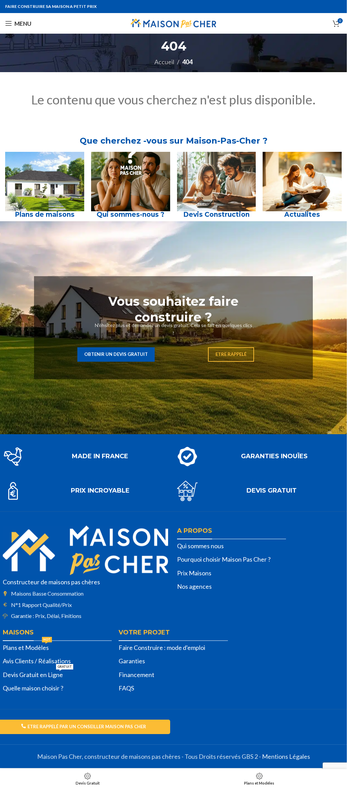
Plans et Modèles (27, 646)
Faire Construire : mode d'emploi (162, 647)
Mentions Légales (286, 756)
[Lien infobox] (86, 456)
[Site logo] (173, 22)
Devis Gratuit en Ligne (37, 673)
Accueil (164, 62)
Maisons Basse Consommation (47, 593)
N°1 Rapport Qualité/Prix (41, 604)
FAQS (126, 688)
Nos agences (194, 586)
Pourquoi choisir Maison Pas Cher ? (224, 559)
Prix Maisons (194, 573)
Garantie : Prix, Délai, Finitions (46, 615)
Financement (136, 674)
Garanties (132, 661)
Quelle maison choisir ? (33, 688)
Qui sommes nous (200, 546)
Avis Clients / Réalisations (37, 661)
